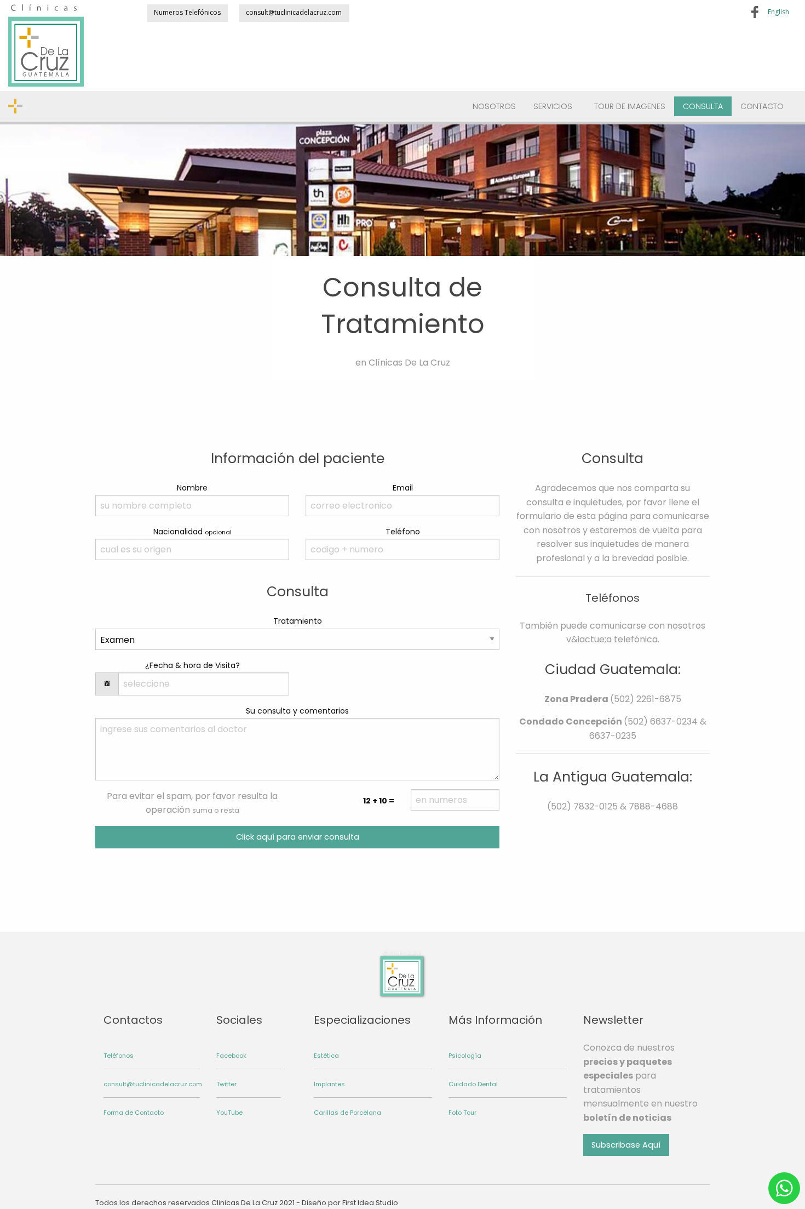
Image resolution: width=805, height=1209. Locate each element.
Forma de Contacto (134, 1112)
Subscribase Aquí (625, 1144)
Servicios (552, 106)
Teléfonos (119, 1055)
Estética (326, 1055)
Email (403, 487)
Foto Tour (462, 1112)
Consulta (703, 106)
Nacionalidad (192, 531)
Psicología (465, 1055)
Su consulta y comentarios (297, 710)
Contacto (762, 106)
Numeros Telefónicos (187, 12)
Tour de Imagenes (629, 106)
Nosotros (494, 106)
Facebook (231, 1055)
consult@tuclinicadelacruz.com (294, 12)
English (778, 11)
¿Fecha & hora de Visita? (192, 665)
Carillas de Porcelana (347, 1112)
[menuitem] (494, 106)
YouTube (229, 1112)
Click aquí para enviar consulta (297, 836)
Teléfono (403, 531)
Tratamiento (297, 620)
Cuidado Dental (473, 1084)
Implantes (329, 1084)
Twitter (226, 1084)
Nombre (192, 487)
